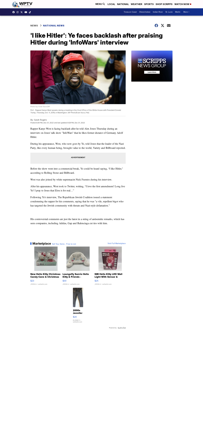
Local (111, 4)
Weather (136, 4)
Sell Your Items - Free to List (64, 244)
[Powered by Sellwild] (122, 328)
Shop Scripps (164, 4)
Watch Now (182, 4)
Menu (99, 4)
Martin (177, 12)
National (123, 4)
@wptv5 (30, 12)
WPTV (22, 12)
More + (186, 12)
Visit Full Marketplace (117, 243)
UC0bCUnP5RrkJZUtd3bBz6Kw (26, 12)
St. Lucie (169, 12)
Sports (149, 4)
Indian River (158, 12)
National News (53, 25)
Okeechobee (144, 12)
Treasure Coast (130, 12)
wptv (18, 12)
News (34, 25)
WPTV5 (14, 12)
